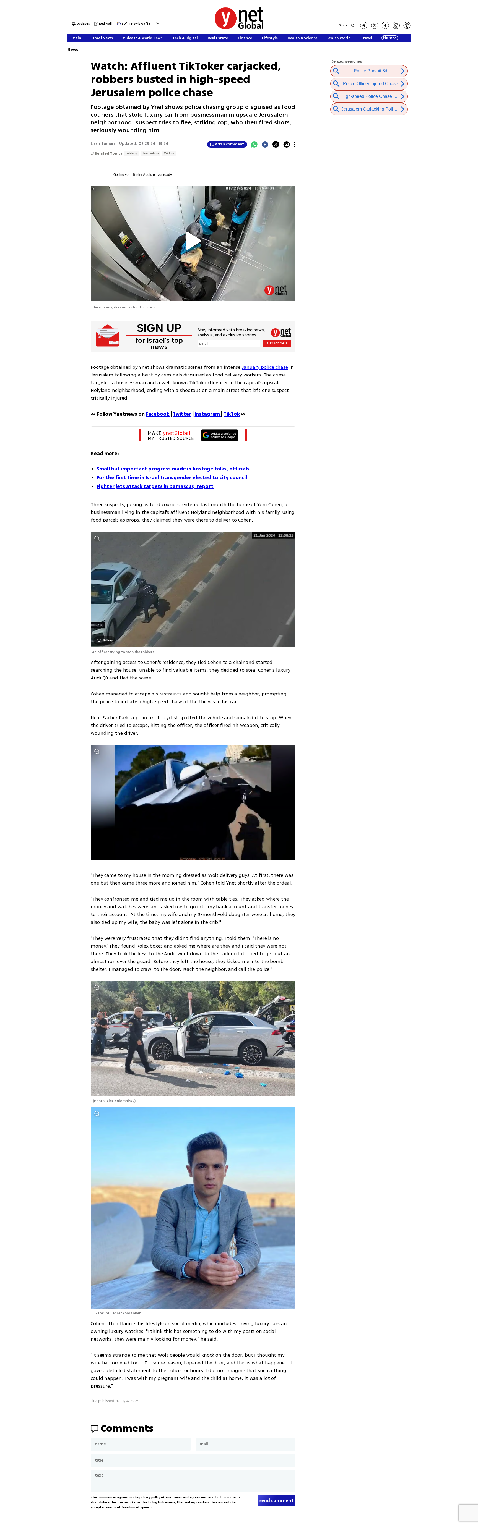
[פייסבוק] (385, 25)
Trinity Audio (142, 175)
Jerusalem (151, 153)
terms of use (129, 1502)
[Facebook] (265, 144)
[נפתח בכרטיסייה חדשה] (363, 25)
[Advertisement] (456, 83)
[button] (157, 23)
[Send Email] (286, 144)
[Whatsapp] (254, 144)
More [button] (387, 37)
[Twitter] (275, 144)
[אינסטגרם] (396, 25)
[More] (294, 144)
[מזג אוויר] (118, 25)
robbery (132, 153)
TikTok (169, 153)
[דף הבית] (239, 28)
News (72, 50)
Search (344, 25)
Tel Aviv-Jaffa (139, 24)
